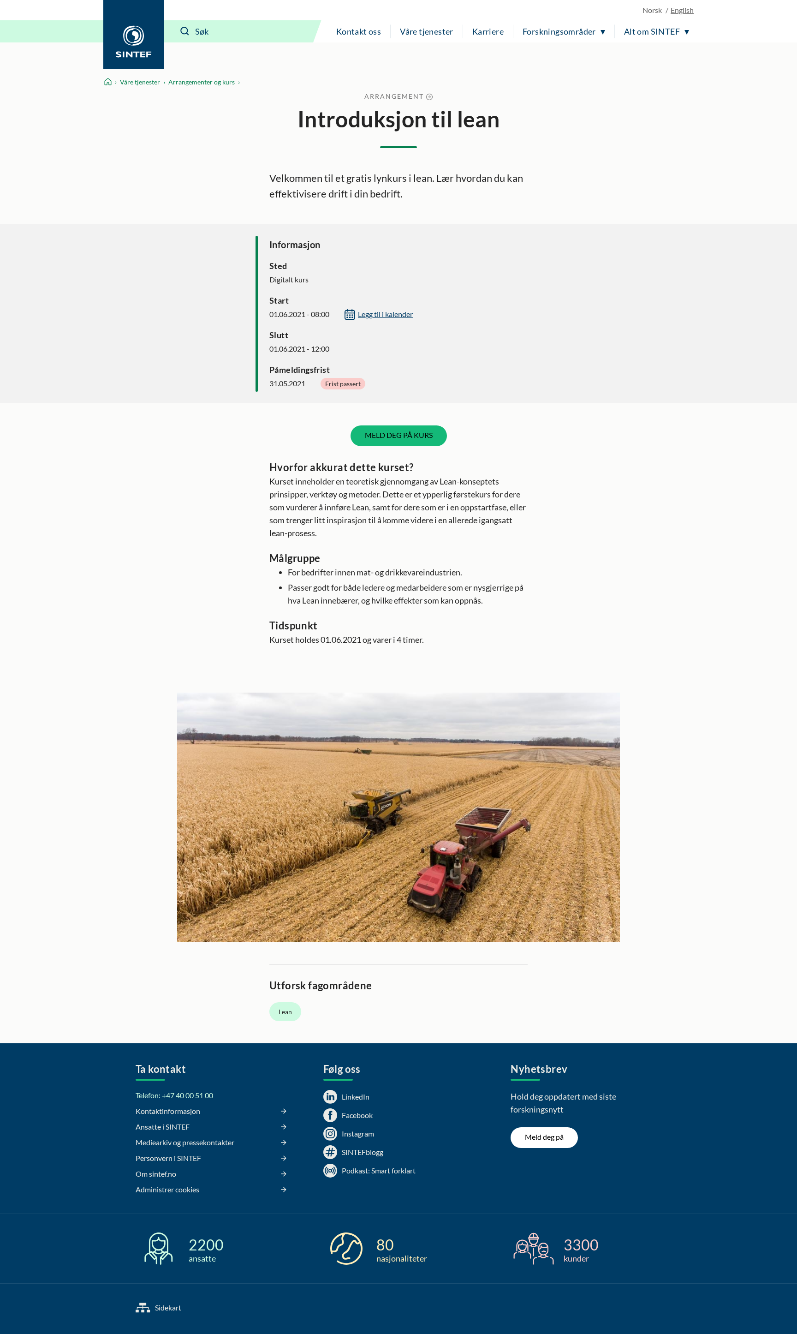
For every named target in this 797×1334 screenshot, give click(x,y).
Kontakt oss (358, 31)
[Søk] (185, 31)
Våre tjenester (426, 31)
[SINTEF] (133, 34)
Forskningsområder (559, 31)
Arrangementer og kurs (201, 82)
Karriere (488, 31)
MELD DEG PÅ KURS (399, 435)
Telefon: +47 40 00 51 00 (174, 1095)
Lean (285, 1012)
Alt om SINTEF (652, 31)
